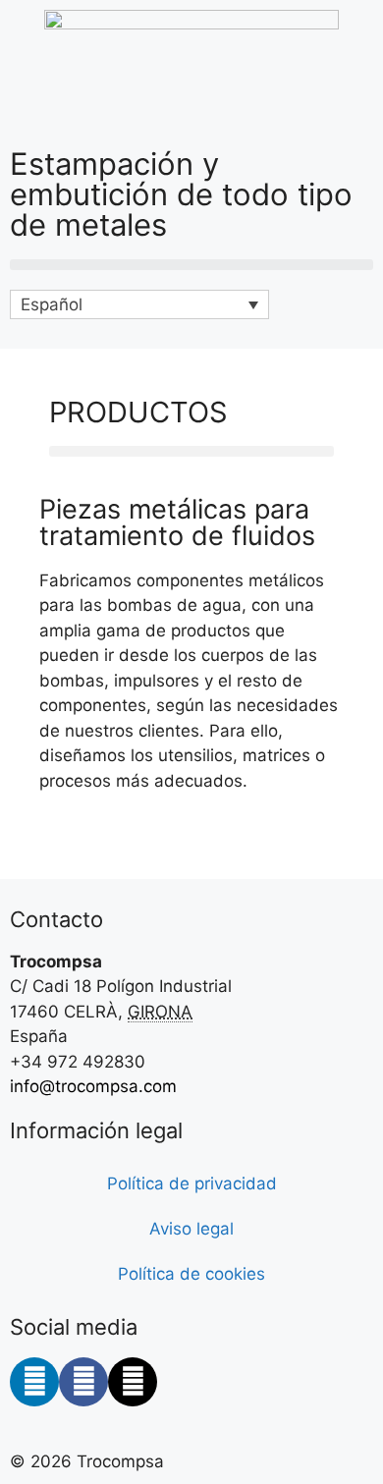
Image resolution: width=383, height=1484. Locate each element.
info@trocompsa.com (93, 1086)
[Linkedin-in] (34, 1381)
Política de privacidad (192, 1183)
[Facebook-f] (83, 1381)
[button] (191, 264)
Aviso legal (191, 1228)
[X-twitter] (132, 1381)
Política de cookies (191, 1274)
